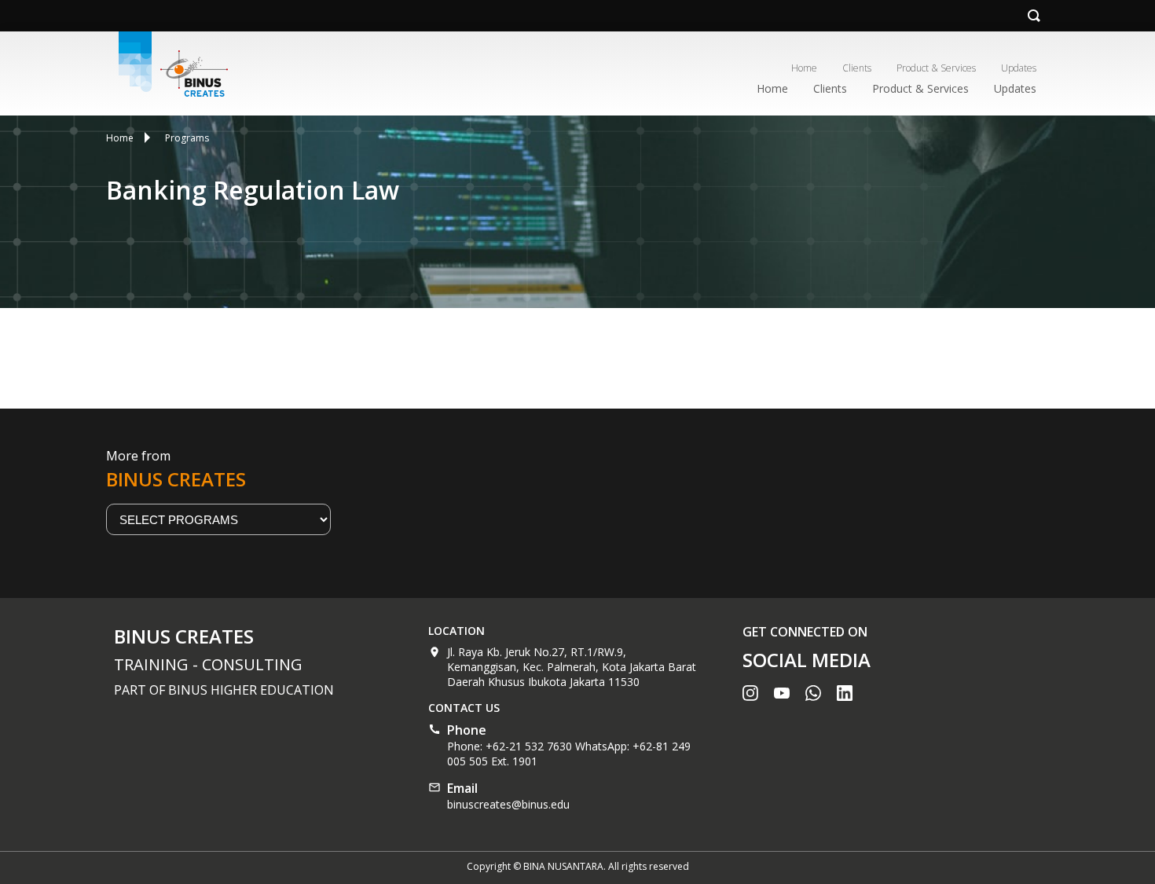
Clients (856, 68)
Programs (187, 138)
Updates (1018, 68)
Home (804, 68)
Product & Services (936, 68)
